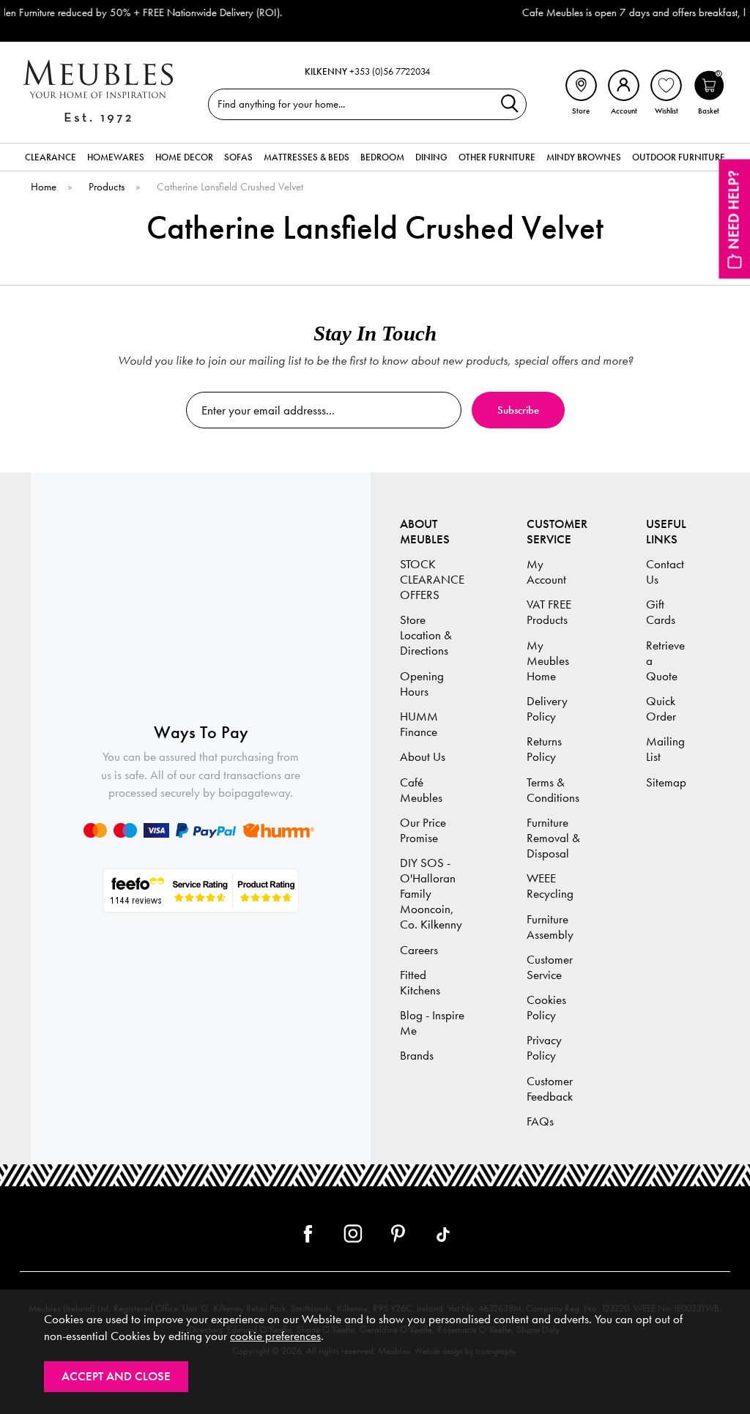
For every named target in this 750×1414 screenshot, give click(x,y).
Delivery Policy (547, 708)
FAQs (540, 1121)
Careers (419, 950)
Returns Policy (544, 749)
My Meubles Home (548, 661)
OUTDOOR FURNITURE (678, 157)
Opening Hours (422, 684)
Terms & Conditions (553, 790)
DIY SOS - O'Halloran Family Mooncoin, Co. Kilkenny (431, 893)
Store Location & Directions (426, 635)
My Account (546, 572)
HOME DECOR (184, 157)
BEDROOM (382, 157)
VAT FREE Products (549, 612)
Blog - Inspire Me (432, 1023)
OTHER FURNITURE (496, 157)
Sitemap (666, 782)
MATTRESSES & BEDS (306, 157)
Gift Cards (660, 612)
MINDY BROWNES (583, 157)
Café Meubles (421, 790)
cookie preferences (275, 1336)
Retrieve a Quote (665, 661)
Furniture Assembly (550, 927)
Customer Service (550, 967)
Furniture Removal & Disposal (553, 838)
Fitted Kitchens (420, 982)
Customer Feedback (550, 1088)
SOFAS (238, 157)
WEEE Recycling (550, 886)
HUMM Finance (419, 724)
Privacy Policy (544, 1047)
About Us (422, 756)
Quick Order (661, 708)
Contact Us (665, 572)
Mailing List (665, 749)
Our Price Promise (423, 830)
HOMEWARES (115, 157)
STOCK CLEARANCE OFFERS (432, 580)
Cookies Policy (546, 1007)
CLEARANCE (50, 157)
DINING (431, 157)
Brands (417, 1055)
